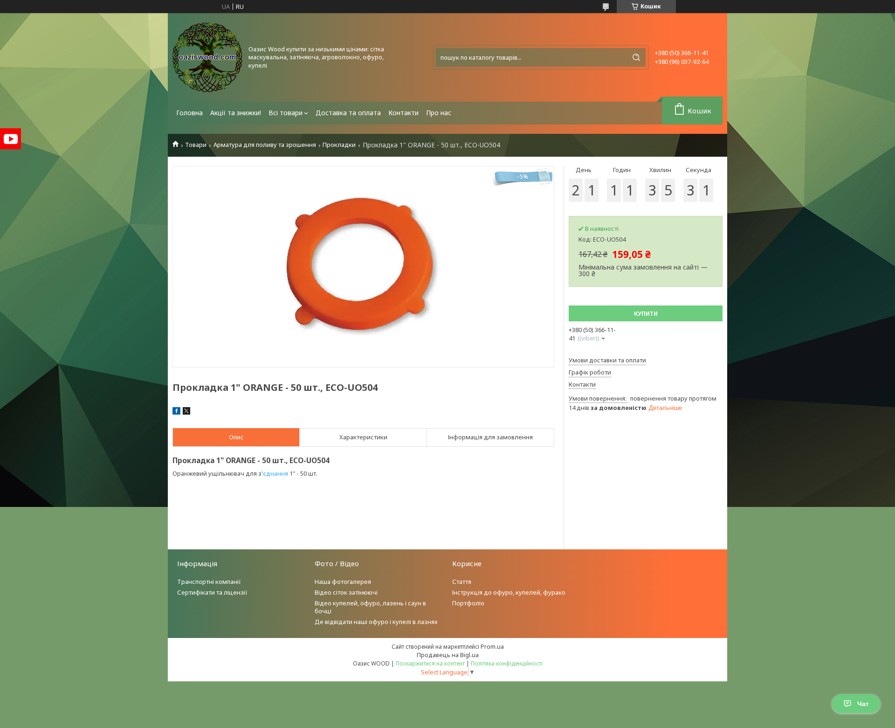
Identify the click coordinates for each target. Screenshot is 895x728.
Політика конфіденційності (507, 663)
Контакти (403, 112)
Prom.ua (492, 646)
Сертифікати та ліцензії (212, 592)
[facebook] (176, 412)
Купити (646, 314)
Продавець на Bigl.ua (448, 655)
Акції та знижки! (235, 112)
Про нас (438, 112)
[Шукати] (636, 57)
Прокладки (339, 145)
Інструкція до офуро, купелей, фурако (508, 592)
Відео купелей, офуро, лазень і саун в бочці (370, 607)
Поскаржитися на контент (430, 663)
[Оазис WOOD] (207, 57)
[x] (186, 412)
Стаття (461, 581)
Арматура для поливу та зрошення (264, 145)
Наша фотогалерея (343, 581)
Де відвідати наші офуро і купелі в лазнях (376, 621)
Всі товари (285, 112)
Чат (863, 703)
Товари (196, 145)
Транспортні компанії (209, 581)
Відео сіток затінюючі (346, 592)
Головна (189, 112)
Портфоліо (468, 603)
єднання (275, 473)
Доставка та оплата (348, 112)
